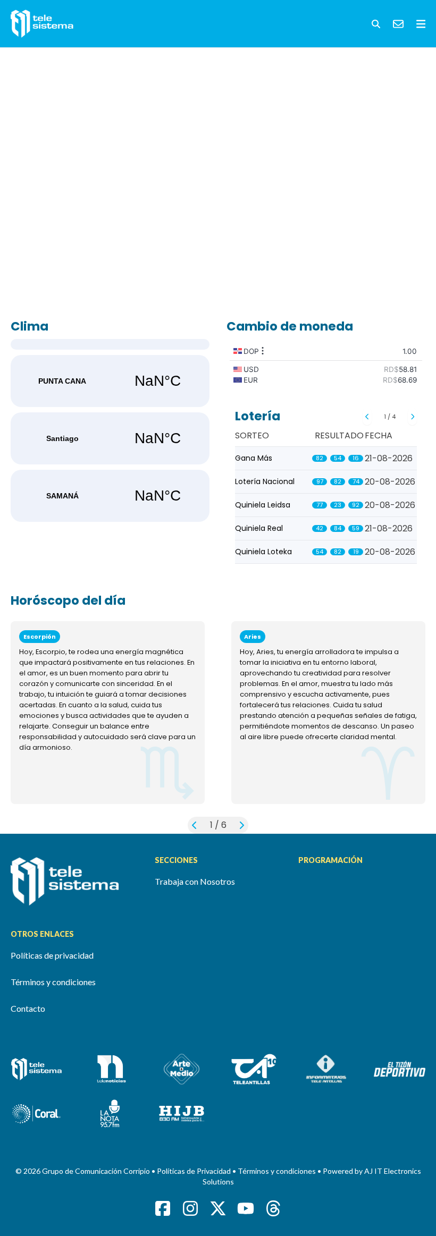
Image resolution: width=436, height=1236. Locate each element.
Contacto (28, 1008)
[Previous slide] (367, 416)
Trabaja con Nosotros (195, 881)
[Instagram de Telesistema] (190, 1208)
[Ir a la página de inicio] (74, 881)
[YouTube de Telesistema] (245, 1208)
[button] (376, 24)
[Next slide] (412, 416)
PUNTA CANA (110, 381)
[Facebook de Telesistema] (162, 1208)
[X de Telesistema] (218, 1208)
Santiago (110, 438)
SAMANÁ (110, 496)
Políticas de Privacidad (194, 1170)
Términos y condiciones (53, 982)
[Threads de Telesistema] (273, 1208)
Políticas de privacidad (52, 955)
